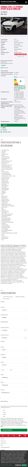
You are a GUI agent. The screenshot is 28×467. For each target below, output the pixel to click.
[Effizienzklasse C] (19, 77)
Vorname (2, 347)
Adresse (2, 362)
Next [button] (26, 26)
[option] (14, 26)
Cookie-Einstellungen (6, 465)
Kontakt (5, 125)
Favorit (4, 128)
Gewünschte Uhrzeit (5, 335)
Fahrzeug (2, 307)
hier (2, 426)
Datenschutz (3, 443)
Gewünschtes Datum (5, 327)
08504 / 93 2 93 (4, 67)
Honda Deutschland (5, 447)
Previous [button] (2, 26)
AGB (2, 445)
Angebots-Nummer (4, 314)
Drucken (4, 130)
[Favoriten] (3, 435)
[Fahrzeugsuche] (8, 435)
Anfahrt (4, 65)
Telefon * (2, 382)
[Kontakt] (19, 435)
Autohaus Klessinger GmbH (8, 1)
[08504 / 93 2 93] (14, 435)
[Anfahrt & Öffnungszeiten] (25, 435)
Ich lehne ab (18, 465)
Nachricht (2, 389)
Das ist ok (24, 465)
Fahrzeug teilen (6, 132)
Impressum (3, 440)
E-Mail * (2, 374)
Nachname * (3, 354)
